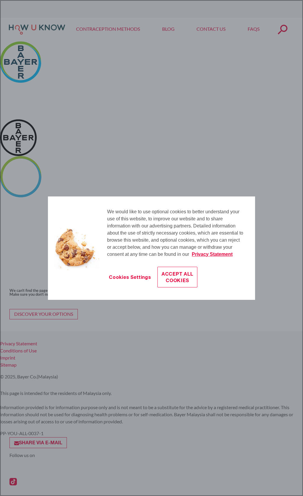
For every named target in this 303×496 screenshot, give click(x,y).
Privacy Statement (212, 254)
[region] (151, 248)
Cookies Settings (130, 277)
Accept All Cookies (177, 277)
